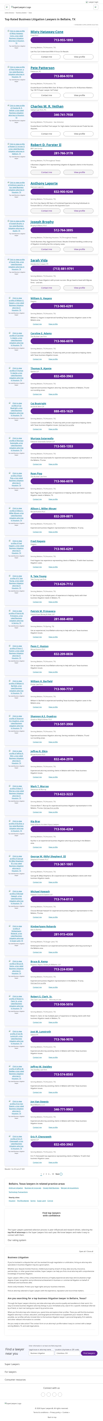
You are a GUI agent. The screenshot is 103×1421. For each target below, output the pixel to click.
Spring (33, 1201)
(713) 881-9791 (63, 269)
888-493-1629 (63, 411)
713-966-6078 (63, 341)
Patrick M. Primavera (43, 611)
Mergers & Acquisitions (70, 1188)
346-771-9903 (63, 1109)
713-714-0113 (63, 899)
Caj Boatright (38, 403)
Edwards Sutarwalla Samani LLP (43, 442)
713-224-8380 (63, 969)
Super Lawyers (12, 1364)
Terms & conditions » (41, 1412)
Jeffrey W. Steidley (41, 1066)
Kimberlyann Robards (43, 926)
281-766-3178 (63, 153)
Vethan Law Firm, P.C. (39, 110)
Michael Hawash (40, 891)
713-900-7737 (63, 689)
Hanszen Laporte (37, 187)
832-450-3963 (63, 376)
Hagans (33, 301)
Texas (30, 12)
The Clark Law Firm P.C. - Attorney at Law (46, 1000)
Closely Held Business (51, 1188)
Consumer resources (15, 1379)
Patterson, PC (36, 71)
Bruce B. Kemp (39, 961)
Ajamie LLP (35, 371)
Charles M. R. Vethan (47, 106)
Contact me (46, 56)
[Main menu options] (7, 7)
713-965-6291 (63, 306)
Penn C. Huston (39, 646)
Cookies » (66, 1412)
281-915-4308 (63, 934)
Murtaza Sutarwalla (42, 438)
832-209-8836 (63, 654)
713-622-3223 (63, 794)
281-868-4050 (63, 619)
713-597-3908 (63, 724)
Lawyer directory (9, 12)
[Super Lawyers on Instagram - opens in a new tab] (49, 1395)
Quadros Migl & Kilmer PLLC (41, 719)
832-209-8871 (63, 516)
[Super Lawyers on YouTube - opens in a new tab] (54, 1395)
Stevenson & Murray (38, 789)
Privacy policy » (56, 1412)
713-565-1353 (63, 446)
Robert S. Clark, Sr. (41, 996)
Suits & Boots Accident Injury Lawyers (45, 824)
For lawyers (10, 1371)
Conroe (50, 1201)
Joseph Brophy (42, 222)
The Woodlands (23, 1201)
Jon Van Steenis (40, 1101)
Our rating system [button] (17, 1240)
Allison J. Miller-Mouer (44, 508)
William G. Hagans (41, 298)
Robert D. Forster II (46, 145)
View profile (79, 56)
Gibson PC (34, 1035)
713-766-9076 (63, 1039)
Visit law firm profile (66, 425)
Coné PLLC (35, 35)
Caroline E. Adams (41, 333)
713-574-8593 (63, 1074)
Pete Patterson (43, 68)
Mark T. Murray (40, 786)
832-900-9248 (63, 192)
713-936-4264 (63, 829)
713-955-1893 (63, 40)
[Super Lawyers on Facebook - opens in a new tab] (43, 1395)
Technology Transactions (18, 1192)
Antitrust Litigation (16, 1188)
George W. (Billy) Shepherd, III (48, 856)
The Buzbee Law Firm (39, 336)
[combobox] (41, 1353)
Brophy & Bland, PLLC (39, 225)
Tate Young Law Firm (38, 579)
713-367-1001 (63, 864)
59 (53, 1174)
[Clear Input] (51, 1353)
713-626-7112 (63, 584)
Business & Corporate (33, 1188)
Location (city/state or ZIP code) (67, 1349)
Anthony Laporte (44, 183)
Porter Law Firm (37, 684)
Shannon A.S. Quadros (44, 716)
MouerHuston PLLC (38, 512)
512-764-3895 (63, 230)
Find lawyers (89, 1353)
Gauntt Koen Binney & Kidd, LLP (43, 614)
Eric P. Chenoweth (41, 1136)
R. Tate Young (38, 576)
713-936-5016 (63, 1004)
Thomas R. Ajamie (41, 368)
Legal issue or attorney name (40, 1349)
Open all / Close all (86, 1251)
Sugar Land (41, 1201)
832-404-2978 (63, 759)
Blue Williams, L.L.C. (38, 1105)
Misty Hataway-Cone (47, 31)
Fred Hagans (38, 541)
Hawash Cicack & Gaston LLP (42, 894)
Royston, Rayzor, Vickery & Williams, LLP (46, 965)
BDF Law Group (36, 148)
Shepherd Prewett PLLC (39, 859)
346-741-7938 (63, 115)
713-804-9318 (63, 76)
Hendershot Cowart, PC (39, 264)
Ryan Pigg (36, 473)
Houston (12, 1201)
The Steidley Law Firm (39, 1070)
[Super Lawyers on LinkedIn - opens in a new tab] (60, 1395)
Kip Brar (35, 821)
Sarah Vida (39, 260)
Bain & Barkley (36, 930)
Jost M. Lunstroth (41, 1031)
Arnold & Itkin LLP (37, 406)
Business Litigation (21, 12)
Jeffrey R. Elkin (39, 751)
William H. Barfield (42, 681)
